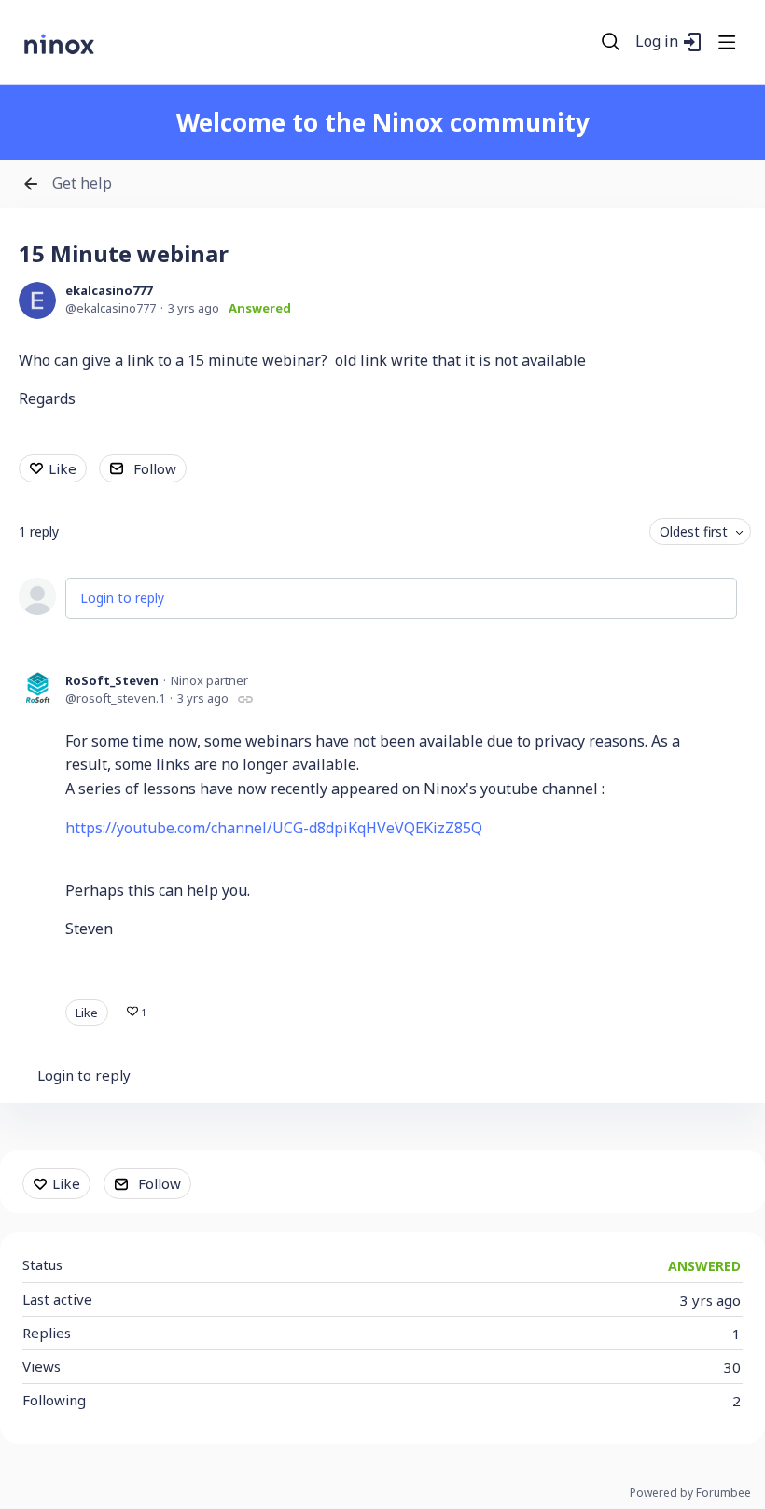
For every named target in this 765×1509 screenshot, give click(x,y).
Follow (154, 468)
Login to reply (122, 598)
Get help (82, 184)
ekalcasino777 (108, 290)
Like (62, 468)
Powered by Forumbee (690, 1494)
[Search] (611, 42)
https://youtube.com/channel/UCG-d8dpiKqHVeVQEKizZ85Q (273, 827)
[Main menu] (727, 42)
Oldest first (694, 531)
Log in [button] (656, 42)
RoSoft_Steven (112, 680)
